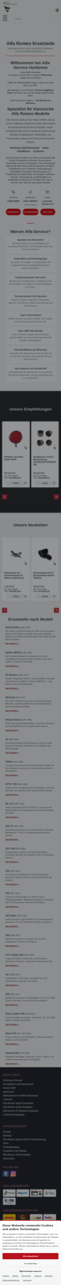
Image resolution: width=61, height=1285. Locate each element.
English (15, 1276)
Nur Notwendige (30, 1264)
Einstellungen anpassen (31, 1271)
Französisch (26, 1276)
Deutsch (6, 1276)
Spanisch (38, 1276)
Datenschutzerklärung (11, 1280)
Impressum (27, 1280)
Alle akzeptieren (30, 1256)
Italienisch (49, 1276)
